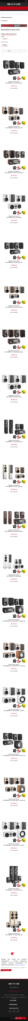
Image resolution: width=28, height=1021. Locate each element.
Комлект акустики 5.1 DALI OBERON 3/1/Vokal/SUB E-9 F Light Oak (14, 665)
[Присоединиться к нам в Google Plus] (14, 1011)
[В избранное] (20, 90)
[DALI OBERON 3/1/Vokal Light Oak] (14, 112)
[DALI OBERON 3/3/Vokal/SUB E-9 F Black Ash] (14, 740)
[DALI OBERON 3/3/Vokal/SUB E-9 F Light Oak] (14, 785)
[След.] (16, 953)
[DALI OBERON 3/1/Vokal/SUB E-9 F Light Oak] (14, 651)
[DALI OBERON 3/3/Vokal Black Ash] (14, 247)
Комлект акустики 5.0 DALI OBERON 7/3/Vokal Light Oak (14, 934)
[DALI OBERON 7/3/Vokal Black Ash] (14, 875)
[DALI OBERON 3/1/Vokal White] (14, 202)
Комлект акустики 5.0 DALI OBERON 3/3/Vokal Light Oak (14, 306)
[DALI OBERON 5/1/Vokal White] (14, 561)
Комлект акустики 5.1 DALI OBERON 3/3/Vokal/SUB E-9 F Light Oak (14, 799)
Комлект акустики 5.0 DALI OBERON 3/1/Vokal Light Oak (14, 127)
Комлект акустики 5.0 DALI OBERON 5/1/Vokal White (14, 575)
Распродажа (4, 20)
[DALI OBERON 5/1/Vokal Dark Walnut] (14, 516)
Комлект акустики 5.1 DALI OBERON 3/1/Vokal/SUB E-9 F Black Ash (14, 620)
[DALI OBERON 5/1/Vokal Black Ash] (14, 426)
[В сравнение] (8, 90)
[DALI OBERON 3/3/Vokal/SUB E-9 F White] (14, 830)
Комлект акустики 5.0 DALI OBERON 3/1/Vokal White (14, 216)
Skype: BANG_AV (14, 987)
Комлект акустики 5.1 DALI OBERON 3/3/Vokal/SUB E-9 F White (14, 844)
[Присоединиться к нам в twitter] (18, 1011)
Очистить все (4, 42)
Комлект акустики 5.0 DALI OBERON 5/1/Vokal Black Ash (14, 441)
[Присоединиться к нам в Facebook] (10, 1011)
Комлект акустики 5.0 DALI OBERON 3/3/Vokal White (14, 396)
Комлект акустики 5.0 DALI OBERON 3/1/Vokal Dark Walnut (14, 172)
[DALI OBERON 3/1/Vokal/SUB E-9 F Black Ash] (14, 606)
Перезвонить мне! (14, 991)
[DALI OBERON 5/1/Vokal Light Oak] (14, 471)
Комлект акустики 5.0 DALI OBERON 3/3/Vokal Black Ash (14, 261)
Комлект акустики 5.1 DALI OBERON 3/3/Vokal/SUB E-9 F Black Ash (14, 754)
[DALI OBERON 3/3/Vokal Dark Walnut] (14, 337)
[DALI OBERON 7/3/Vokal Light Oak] (14, 919)
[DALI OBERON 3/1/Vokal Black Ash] (14, 68)
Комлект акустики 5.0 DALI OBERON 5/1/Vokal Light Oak (14, 485)
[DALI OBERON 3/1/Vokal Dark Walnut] (14, 157)
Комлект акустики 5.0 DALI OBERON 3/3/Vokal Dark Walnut (14, 351)
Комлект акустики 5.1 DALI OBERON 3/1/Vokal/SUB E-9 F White (14, 710)
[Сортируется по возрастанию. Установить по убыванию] (19, 51)
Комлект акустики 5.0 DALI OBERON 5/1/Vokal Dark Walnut (14, 530)
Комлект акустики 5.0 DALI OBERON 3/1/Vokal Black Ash (14, 82)
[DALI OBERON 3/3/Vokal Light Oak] (14, 292)
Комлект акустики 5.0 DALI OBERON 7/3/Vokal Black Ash (14, 889)
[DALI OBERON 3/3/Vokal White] (14, 381)
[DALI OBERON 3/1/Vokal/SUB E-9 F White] (14, 695)
